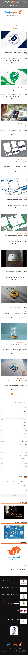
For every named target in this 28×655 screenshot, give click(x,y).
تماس (14, 3)
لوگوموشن (13, 458)
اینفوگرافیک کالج (23, 2)
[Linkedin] (13, 5)
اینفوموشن (13, 422)
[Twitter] (16, 5)
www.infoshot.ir (17, 612)
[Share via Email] (11, 62)
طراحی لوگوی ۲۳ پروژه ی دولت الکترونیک (16, 380)
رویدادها (18, 2)
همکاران (13, 469)
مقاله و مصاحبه (13, 463)
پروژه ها (25, 50)
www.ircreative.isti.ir (10, 603)
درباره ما (4, 2)
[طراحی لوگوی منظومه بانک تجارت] (14, 294)
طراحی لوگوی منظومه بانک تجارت (18, 307)
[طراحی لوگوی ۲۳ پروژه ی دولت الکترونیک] (14, 367)
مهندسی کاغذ (13, 466)
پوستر (13, 428)
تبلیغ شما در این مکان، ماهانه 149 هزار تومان (19, 569)
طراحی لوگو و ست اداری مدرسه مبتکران (17, 344)
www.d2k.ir (11, 596)
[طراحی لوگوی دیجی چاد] (14, 112)
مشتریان (15, 648)
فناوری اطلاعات (13, 441)
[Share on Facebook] (15, 62)
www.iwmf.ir (17, 589)
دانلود (13, 433)
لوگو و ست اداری (19, 50)
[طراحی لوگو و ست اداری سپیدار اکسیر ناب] (14, 222)
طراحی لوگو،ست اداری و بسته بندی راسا (17, 199)
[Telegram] (10, 5)
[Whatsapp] (11, 5)
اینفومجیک (14, 2)
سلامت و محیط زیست (13, 436)
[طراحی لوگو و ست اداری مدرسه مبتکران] (14, 331)
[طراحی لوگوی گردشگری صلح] (14, 76)
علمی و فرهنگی (13, 439)
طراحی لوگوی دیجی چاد (21, 126)
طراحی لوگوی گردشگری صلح (20, 90)
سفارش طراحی (14, 1)
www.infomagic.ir (14, 621)
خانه (26, 25)
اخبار (13, 411)
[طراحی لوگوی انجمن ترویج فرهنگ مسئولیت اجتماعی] (14, 39)
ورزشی (13, 472)
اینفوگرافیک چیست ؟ (21, 1)
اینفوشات (10, 2)
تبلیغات (7, 2)
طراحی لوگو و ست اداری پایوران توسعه (17, 162)
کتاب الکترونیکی (13, 450)
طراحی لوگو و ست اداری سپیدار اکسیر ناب (16, 235)
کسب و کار (13, 452)
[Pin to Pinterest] (12, 62)
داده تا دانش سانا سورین (14, 651)
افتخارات (19, 648)
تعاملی (13, 430)
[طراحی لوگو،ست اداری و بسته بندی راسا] (14, 186)
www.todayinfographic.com (14, 583)
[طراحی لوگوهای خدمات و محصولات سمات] (14, 258)
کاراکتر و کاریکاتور (13, 444)
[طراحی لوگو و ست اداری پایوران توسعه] (14, 148)
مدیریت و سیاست (13, 461)
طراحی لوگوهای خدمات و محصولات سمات (16, 271)
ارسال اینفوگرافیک (7, 1)
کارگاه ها (13, 447)
